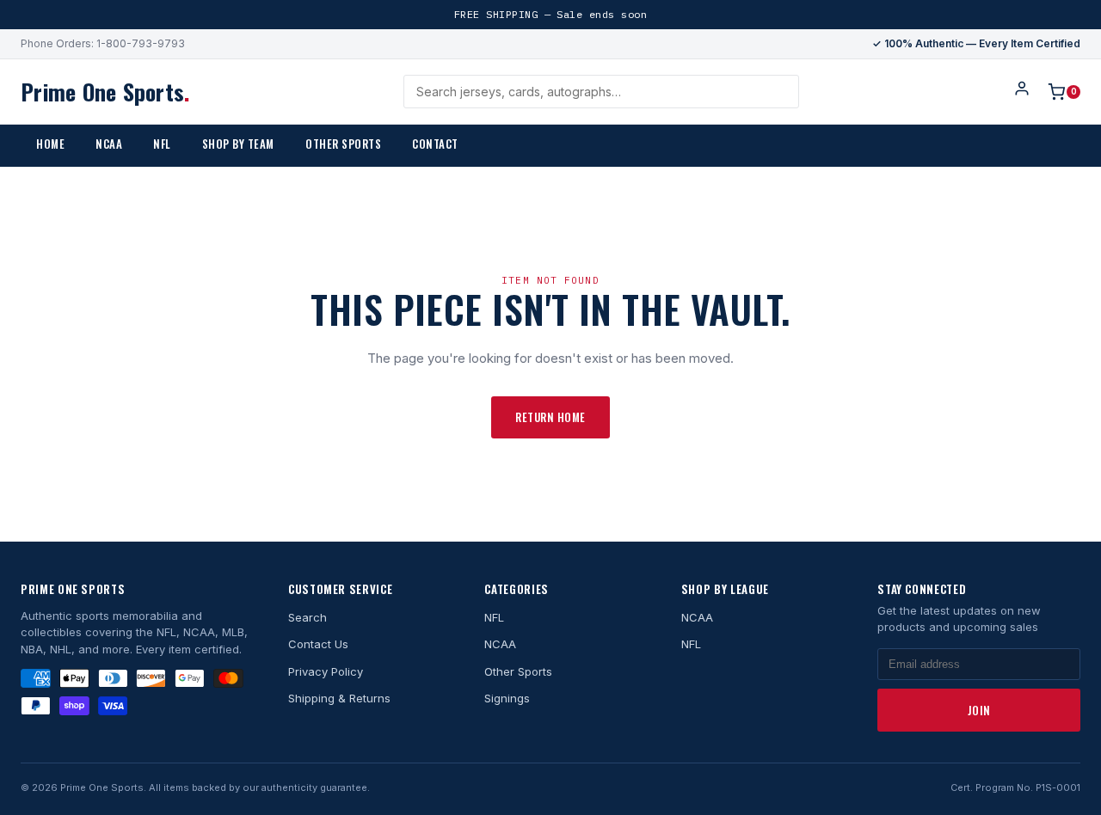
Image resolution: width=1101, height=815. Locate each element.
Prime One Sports (105, 91)
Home (50, 143)
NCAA (108, 143)
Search (307, 617)
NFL (162, 143)
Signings (507, 698)
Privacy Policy (325, 671)
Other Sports (343, 143)
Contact (435, 143)
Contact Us (318, 644)
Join (979, 710)
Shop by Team (238, 143)
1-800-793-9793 (140, 43)
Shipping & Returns (339, 698)
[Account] (1021, 91)
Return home (550, 417)
